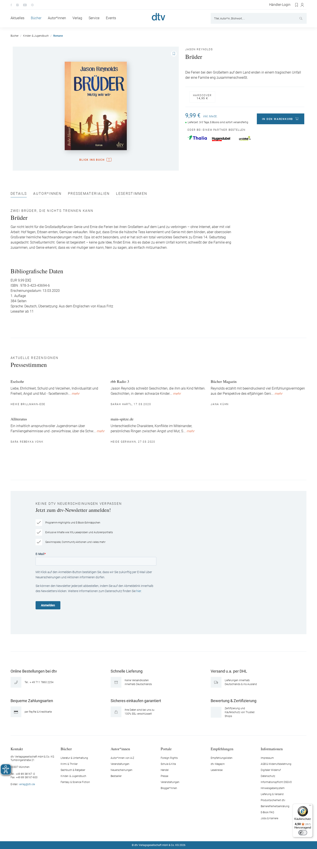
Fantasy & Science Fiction (75, 782)
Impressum (267, 757)
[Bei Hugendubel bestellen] (221, 139)
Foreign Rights (169, 757)
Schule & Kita (168, 764)
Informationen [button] (272, 748)
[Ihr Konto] (302, 5)
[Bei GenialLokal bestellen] (244, 138)
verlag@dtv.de (27, 784)
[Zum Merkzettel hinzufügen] (174, 54)
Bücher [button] (66, 748)
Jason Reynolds (199, 49)
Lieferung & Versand (272, 794)
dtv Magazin (218, 764)
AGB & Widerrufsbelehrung (276, 764)
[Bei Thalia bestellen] (197, 137)
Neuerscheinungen (121, 770)
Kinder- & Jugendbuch (73, 776)
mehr (75, 394)
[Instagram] (17, 5)
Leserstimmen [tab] (131, 194)
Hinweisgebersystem (273, 788)
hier (138, 591)
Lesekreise (217, 770)
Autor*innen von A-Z (122, 757)
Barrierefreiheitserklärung (275, 806)
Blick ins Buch (92, 159)
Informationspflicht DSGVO (276, 782)
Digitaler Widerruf (271, 770)
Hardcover (202, 97)
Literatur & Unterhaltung (74, 757)
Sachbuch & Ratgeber (73, 770)
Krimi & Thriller (69, 764)
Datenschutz (268, 776)
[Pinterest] (32, 5)
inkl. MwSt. (210, 116)
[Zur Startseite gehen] (158, 16)
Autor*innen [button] (120, 748)
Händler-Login (279, 5)
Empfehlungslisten (221, 757)
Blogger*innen (169, 788)
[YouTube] (25, 5)
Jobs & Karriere (269, 818)
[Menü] (310, 806)
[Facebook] (11, 5)
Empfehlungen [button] (222, 748)
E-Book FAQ (267, 812)
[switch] (302, 832)
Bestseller (116, 776)
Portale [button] (166, 748)
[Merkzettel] (296, 5)
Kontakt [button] (17, 748)
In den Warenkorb (277, 119)
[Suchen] (301, 18)
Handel (165, 770)
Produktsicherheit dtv (273, 800)
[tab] (19, 194)
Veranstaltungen (120, 764)
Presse (164, 776)
